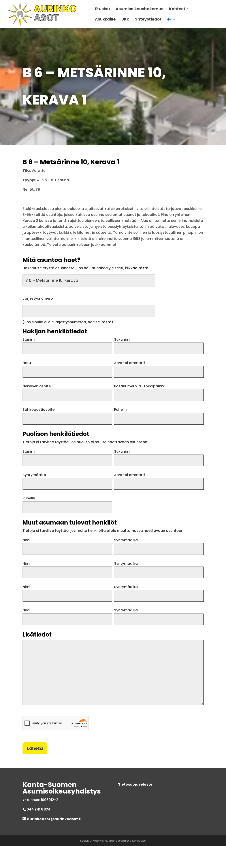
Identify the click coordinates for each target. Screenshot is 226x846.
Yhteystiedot (148, 20)
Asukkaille (105, 20)
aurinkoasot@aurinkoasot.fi (54, 819)
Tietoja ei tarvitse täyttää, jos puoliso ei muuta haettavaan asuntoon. (85, 441)
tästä (106, 322)
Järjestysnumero (38, 298)
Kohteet (177, 9)
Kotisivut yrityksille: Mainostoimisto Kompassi (113, 841)
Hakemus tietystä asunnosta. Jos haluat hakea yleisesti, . (86, 268)
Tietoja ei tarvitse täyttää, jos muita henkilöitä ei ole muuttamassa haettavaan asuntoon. (103, 530)
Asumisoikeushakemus (139, 9)
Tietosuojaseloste (135, 784)
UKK (125, 20)
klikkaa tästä (136, 268)
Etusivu (102, 9)
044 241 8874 (38, 809)
